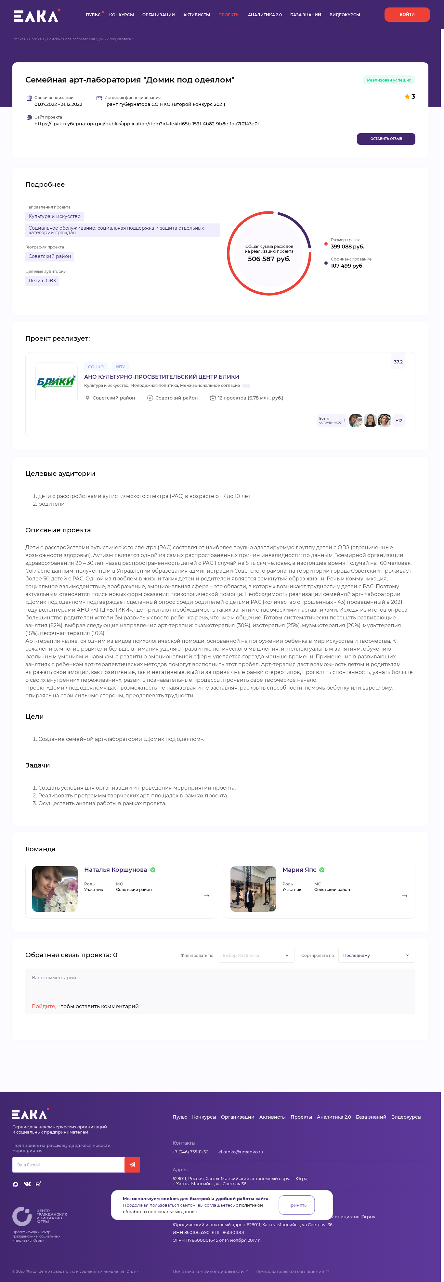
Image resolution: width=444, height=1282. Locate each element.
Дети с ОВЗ (42, 281)
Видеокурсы (345, 14)
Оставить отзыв (386, 139)
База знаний (305, 14)
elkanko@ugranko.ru (240, 1151)
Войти (407, 14)
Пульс (93, 14)
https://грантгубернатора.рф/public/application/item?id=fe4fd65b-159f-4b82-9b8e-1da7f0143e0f (146, 124)
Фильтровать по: (198, 955)
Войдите (43, 1006)
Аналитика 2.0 (265, 14)
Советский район (50, 256)
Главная (19, 39)
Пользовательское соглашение (289, 1271)
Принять (297, 1205)
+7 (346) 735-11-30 (191, 1151)
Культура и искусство (55, 216)
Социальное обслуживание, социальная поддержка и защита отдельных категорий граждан (116, 230)
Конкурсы (121, 14)
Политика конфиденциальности (208, 1271)
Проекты (229, 14)
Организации (158, 14)
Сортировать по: (318, 955)
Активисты (196, 14)
